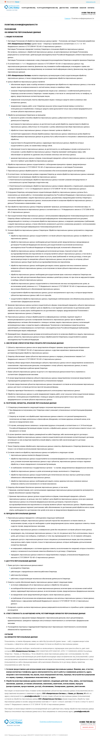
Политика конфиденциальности (51, 722)
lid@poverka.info (90, 2)
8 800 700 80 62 (88, 13)
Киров (17, 2)
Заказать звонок (88, 727)
